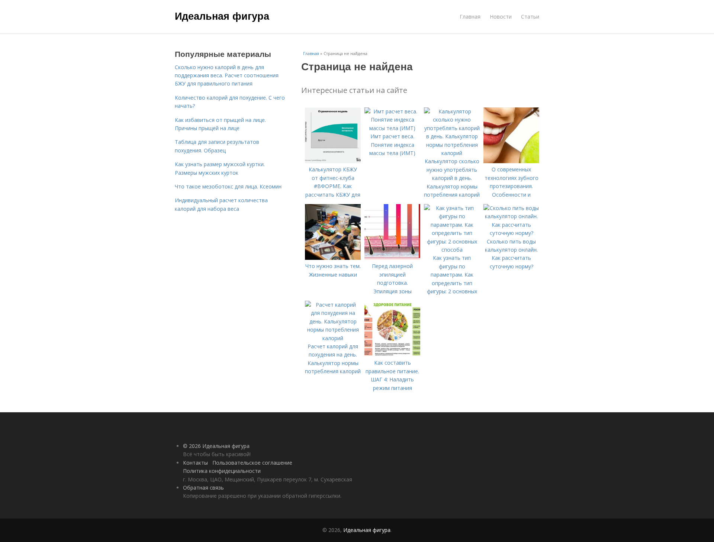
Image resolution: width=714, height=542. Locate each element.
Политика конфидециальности (222, 470)
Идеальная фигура (222, 16)
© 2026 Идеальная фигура (216, 445)
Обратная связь (203, 487)
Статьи (530, 16)
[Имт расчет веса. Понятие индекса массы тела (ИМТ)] (392, 128)
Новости (501, 16)
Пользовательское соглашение (252, 462)
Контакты (195, 462)
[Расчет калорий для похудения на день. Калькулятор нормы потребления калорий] (333, 338)
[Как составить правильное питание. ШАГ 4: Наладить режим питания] (392, 354)
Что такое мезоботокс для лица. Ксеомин (228, 186)
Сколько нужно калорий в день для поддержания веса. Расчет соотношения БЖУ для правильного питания (227, 75)
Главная (470, 16)
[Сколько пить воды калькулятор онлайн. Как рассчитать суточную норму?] (511, 232)
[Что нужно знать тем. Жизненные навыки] (333, 257)
